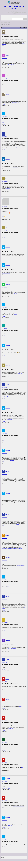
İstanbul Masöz (6, 396)
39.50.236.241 (4, 599)
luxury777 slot (12, 460)
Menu (4, 16)
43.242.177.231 (4, 720)
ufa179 (3, 122)
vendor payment (17, 147)
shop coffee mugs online (6, 273)
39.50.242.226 (4, 474)
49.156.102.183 (4, 742)
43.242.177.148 (4, 800)
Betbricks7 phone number (21, 565)
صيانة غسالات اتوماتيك (15, 102)
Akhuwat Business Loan (10, 64)
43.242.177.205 (4, 579)
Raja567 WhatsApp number (12, 648)
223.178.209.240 (5, 161)
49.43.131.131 (4, 538)
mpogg (20, 706)
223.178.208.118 (5, 367)
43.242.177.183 (4, 433)
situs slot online (8, 786)
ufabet (22, 767)
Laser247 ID (20, 373)
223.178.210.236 (5, 181)
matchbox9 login (7, 188)
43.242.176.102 (4, 839)
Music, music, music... (6, 22)
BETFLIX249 (10, 825)
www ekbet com (15, 167)
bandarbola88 (10, 728)
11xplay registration (20, 235)
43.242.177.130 (4, 681)
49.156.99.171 (4, 560)
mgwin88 (17, 524)
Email (4, 45)
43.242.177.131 (4, 820)
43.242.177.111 (4, 410)
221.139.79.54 (4, 206)
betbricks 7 (15, 293)
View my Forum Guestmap (15, 2)
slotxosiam (15, 314)
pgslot (5, 353)
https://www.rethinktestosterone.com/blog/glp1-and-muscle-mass (12, 548)
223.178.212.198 (5, 622)
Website (8, 586)
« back (2, 857)
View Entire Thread (23, 27)
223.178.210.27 (4, 287)
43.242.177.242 (4, 307)
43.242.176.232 (4, 781)
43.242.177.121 (4, 116)
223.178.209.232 (5, 230)
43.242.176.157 (4, 249)
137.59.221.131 (4, 136)
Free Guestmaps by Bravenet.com (14, 3)
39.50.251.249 (4, 387)
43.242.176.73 (4, 453)
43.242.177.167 (4, 267)
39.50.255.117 (4, 662)
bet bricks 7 (23, 333)
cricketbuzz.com (4, 748)
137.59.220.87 (4, 34)
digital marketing (9, 419)
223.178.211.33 (4, 328)
